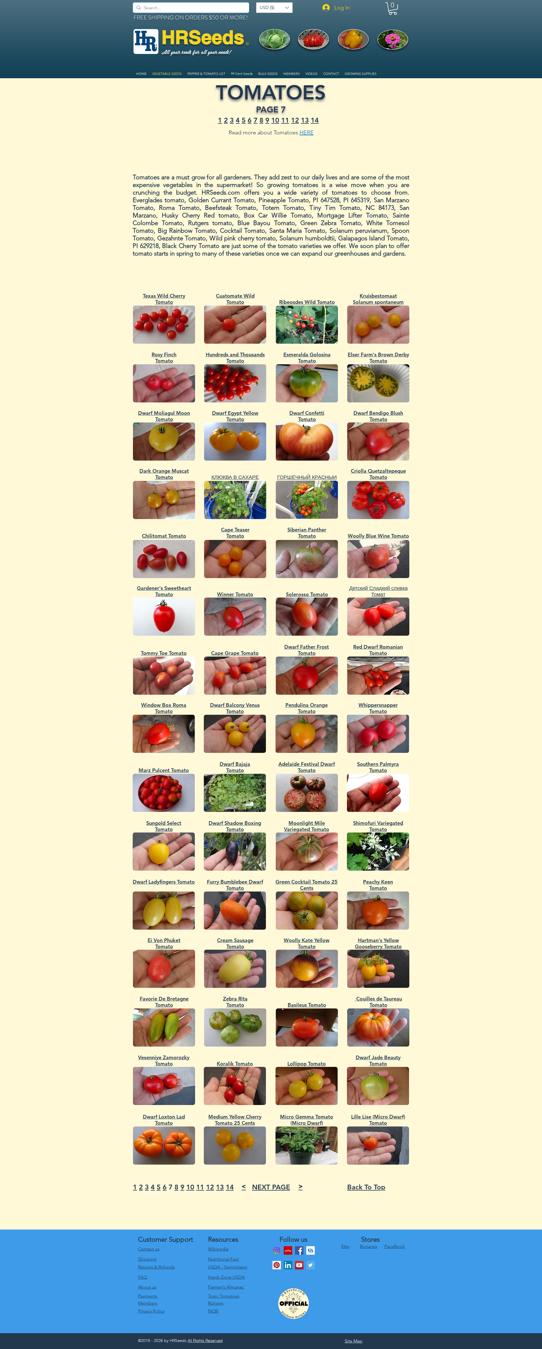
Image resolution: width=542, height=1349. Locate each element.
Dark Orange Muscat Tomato (164, 474)
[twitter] (310, 1265)
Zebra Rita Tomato (235, 1001)
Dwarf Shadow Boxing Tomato (235, 826)
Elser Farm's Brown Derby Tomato (378, 357)
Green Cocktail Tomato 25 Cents (307, 885)
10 (275, 120)
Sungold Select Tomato (163, 826)
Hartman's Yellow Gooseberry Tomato (378, 943)
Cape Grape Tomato (235, 653)
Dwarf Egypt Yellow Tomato (235, 416)
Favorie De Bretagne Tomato (164, 1001)
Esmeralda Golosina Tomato (307, 357)
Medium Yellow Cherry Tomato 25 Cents (234, 1119)
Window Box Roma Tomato (163, 708)
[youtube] (299, 1265)
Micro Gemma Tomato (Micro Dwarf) (306, 1119)
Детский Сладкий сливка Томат (378, 591)
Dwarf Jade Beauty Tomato (378, 1060)
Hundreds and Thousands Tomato (235, 357)
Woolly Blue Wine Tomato (378, 536)
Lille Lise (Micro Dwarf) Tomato (378, 1119)
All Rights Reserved (205, 1340)
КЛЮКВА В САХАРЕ (235, 477)
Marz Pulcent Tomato (164, 770)
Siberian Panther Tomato (306, 532)
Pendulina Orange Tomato (306, 708)
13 (305, 120)
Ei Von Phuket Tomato (164, 943)
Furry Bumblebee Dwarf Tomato (235, 885)
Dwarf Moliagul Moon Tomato (164, 416)
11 (285, 120)
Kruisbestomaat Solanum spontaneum (378, 299)
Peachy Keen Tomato (378, 885)
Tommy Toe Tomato (164, 653)
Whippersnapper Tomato (378, 708)
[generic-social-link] (310, 1250)
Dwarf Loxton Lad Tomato (164, 1119)
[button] (274, 7)
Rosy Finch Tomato (164, 357)
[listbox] (274, 7)
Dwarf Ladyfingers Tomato (164, 882)
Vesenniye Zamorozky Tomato (163, 1060)
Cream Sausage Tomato (235, 943)
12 (295, 120)
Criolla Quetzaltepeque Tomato (378, 474)
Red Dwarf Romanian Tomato (378, 650)
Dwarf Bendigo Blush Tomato (378, 416)
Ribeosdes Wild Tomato (307, 302)
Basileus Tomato (307, 1005)
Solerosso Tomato (307, 594)
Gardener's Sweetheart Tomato (164, 591)
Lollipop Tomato (306, 1063)
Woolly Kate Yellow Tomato (306, 943)
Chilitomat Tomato (164, 536)
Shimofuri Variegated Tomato (378, 826)
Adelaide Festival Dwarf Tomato (306, 767)
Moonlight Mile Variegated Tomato (306, 826)
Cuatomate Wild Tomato (235, 299)
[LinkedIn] (288, 1265)
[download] (288, 1250)
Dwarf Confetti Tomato (306, 416)
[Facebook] (299, 1250)
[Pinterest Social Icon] (276, 1265)
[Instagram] (276, 1250)
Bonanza (368, 1246)
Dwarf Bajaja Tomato (235, 767)
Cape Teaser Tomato (235, 532)
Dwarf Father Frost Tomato (306, 650)
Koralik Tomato (235, 1063)
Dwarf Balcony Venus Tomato (235, 708)
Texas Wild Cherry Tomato (164, 299)
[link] (392, 8)
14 (315, 120)
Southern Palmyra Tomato (378, 767)
